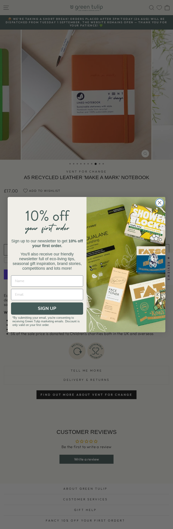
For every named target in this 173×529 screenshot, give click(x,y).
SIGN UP (47, 308)
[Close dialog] (160, 203)
